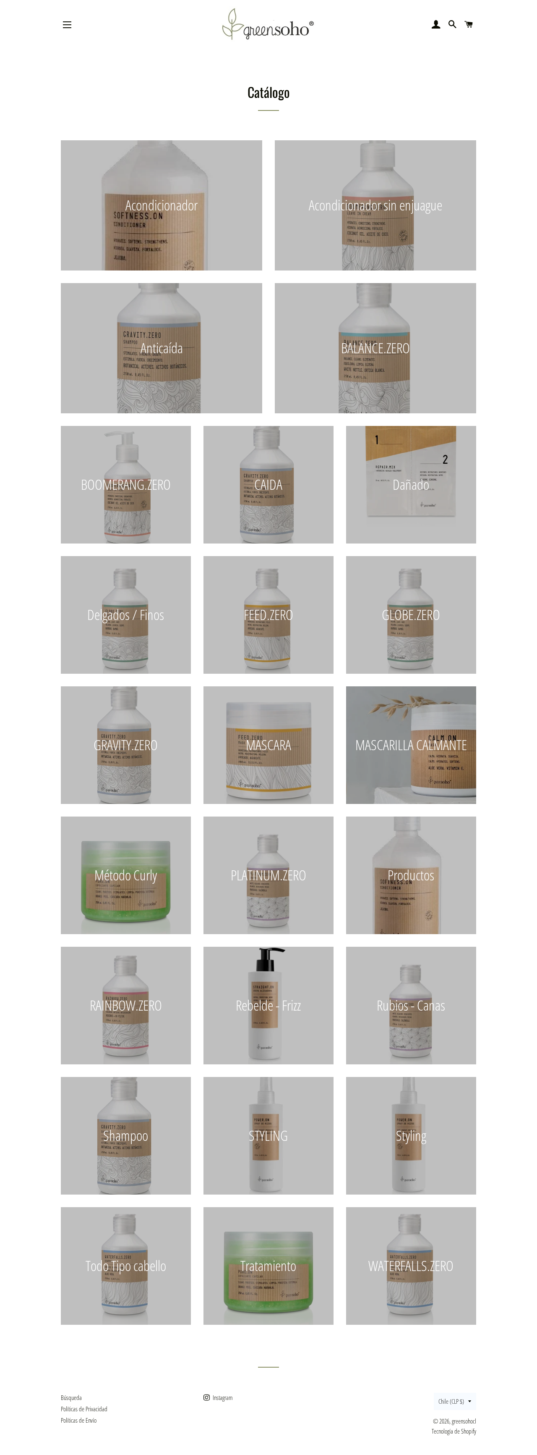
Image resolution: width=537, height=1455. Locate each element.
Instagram (222, 1397)
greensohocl (464, 1421)
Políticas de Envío (78, 1420)
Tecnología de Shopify (454, 1431)
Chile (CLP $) (451, 1401)
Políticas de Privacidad (84, 1409)
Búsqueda (71, 1397)
